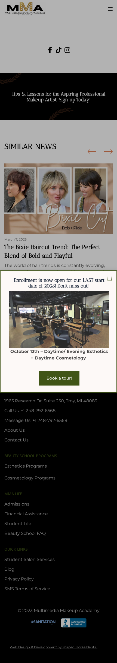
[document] (58, 331)
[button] (109, 278)
